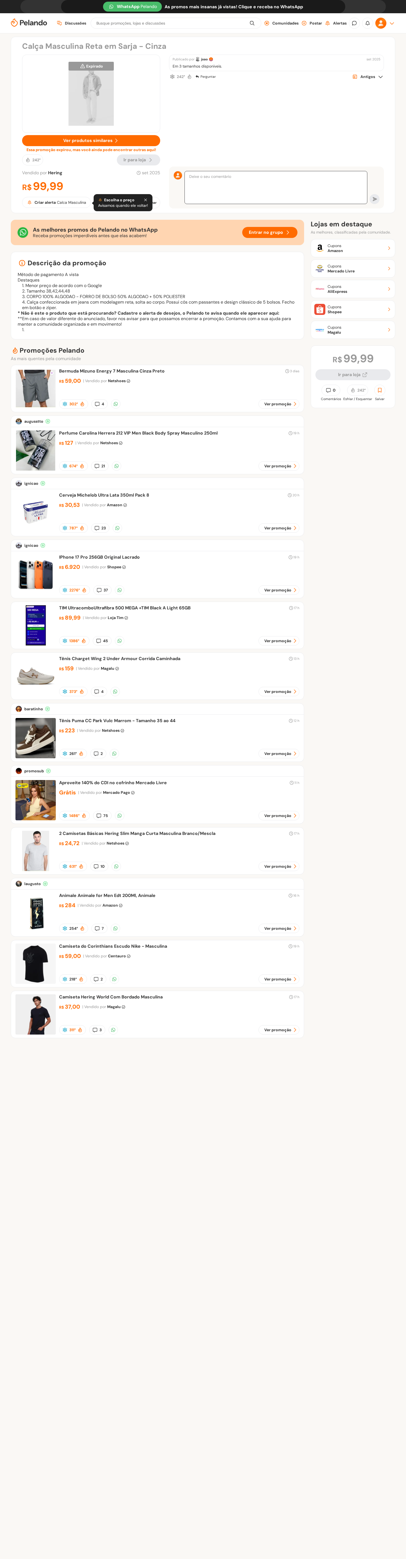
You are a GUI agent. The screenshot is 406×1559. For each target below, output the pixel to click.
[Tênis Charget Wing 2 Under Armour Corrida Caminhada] (35, 695)
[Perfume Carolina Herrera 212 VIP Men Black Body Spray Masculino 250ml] (35, 469)
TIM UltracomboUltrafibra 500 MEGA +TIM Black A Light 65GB (125, 608)
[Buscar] (252, 23)
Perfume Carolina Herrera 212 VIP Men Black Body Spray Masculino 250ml (138, 433)
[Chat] (354, 23)
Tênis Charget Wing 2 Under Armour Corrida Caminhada (119, 658)
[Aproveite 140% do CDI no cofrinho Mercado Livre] (35, 819)
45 (105, 640)
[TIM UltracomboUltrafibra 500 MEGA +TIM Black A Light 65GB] (35, 644)
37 (106, 590)
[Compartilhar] (115, 404)
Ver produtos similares (88, 140)
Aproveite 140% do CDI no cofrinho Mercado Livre (113, 783)
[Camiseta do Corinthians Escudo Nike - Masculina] (35, 982)
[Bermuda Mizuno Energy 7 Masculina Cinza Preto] (35, 407)
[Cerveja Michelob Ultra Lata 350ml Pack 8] (35, 531)
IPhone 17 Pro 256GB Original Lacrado (99, 557)
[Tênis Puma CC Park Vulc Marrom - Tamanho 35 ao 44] (35, 757)
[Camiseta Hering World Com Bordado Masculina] (35, 1033)
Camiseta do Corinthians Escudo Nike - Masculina (113, 946)
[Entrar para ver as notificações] (367, 23)
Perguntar (208, 76)
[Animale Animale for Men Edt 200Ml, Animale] (35, 931)
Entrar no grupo (266, 232)
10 (103, 866)
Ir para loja (349, 374)
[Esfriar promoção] (172, 76)
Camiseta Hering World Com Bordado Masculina (111, 997)
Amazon (114, 504)
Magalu (107, 668)
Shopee (114, 566)
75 (105, 815)
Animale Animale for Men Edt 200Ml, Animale (107, 895)
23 (103, 528)
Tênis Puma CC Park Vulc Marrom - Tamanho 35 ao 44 (117, 721)
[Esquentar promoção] (189, 76)
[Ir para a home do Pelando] (29, 23)
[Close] (145, 199)
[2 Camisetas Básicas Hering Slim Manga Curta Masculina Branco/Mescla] (35, 869)
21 (103, 466)
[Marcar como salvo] (379, 390)
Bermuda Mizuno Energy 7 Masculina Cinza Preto (112, 371)
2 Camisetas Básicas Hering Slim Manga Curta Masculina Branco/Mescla (137, 833)
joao (204, 59)
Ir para (134, 160)
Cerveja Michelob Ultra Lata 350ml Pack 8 (104, 495)
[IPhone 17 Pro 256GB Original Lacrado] (35, 593)
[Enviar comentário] (374, 199)
